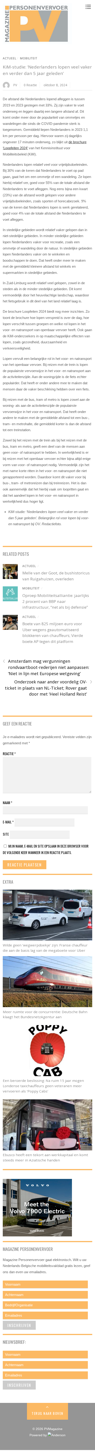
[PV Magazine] (37, 42)
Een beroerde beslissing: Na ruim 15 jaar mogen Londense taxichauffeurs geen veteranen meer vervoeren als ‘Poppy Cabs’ (43, 1085)
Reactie (9, 753)
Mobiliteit (28, 58)
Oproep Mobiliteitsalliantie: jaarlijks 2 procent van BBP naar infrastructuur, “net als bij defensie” (55, 601)
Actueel (9, 58)
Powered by (39, 1435)
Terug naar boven (47, 1413)
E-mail (8, 821)
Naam (7, 802)
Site (6, 834)
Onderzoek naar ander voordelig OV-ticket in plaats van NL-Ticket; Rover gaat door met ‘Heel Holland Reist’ (48, 688)
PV (15, 85)
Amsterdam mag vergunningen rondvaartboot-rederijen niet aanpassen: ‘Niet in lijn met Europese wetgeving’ (46, 667)
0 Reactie (30, 85)
